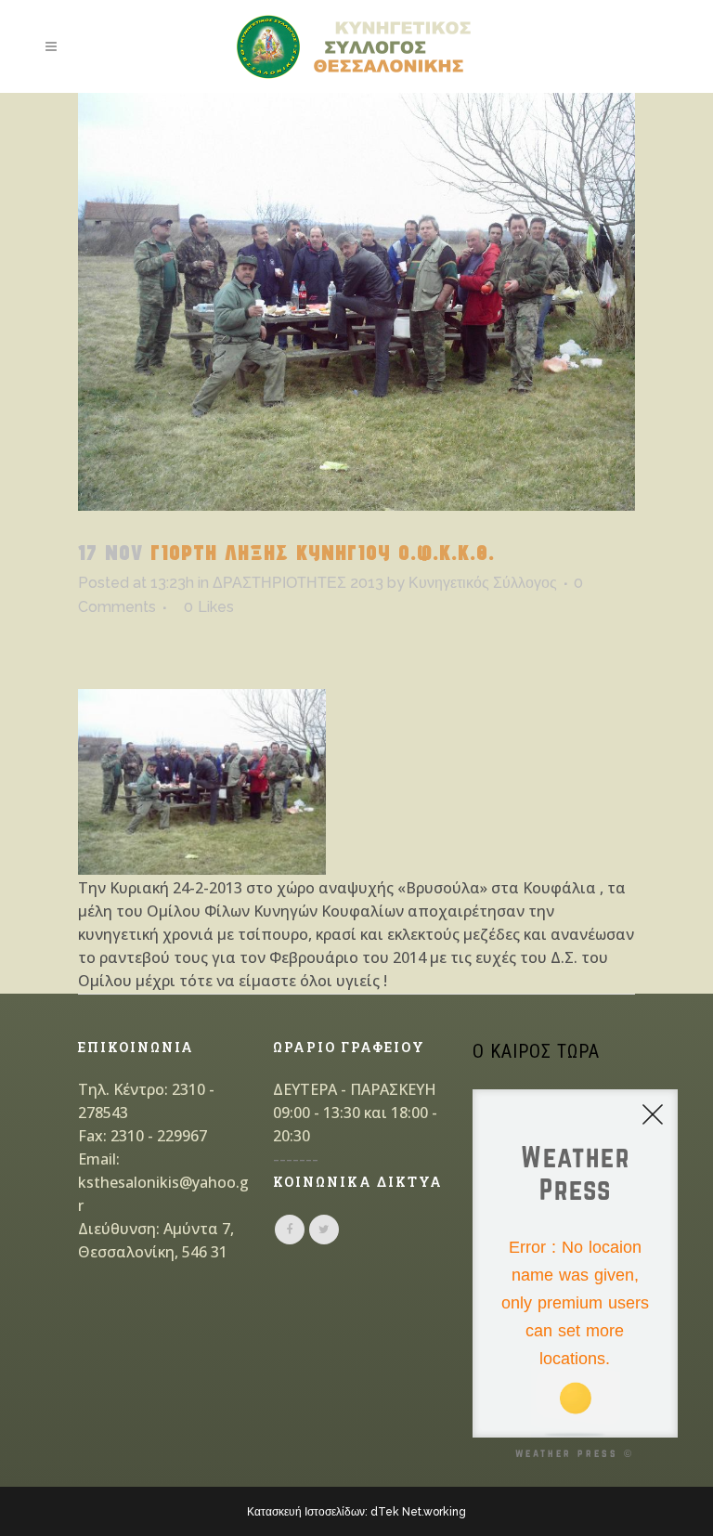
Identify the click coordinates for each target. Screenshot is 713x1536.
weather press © (574, 1453)
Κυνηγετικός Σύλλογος (482, 583)
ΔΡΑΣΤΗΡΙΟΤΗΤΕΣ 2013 (298, 583)
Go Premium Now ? (598, 1405)
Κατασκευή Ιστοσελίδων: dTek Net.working (356, 1511)
